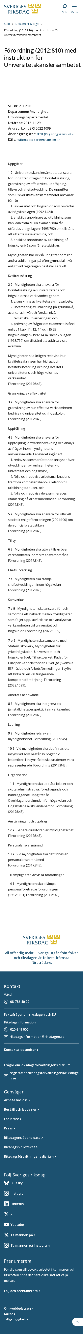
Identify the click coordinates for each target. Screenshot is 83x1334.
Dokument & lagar (27, 24)
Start (7, 24)
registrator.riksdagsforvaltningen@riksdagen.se (44, 1075)
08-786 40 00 (19, 1001)
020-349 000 (19, 1029)
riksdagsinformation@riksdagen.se (37, 1036)
